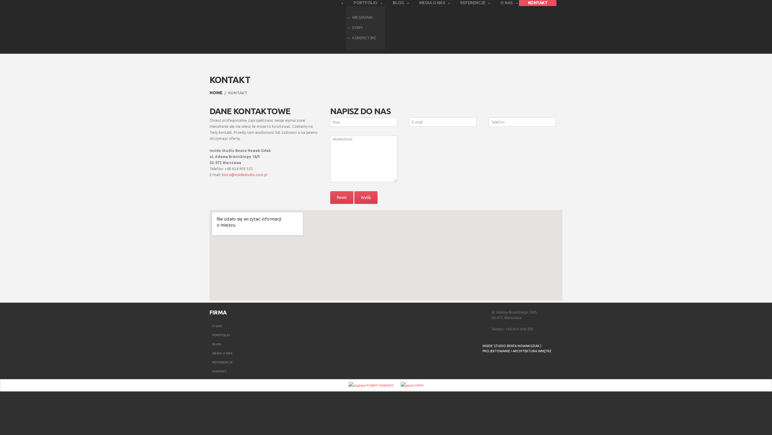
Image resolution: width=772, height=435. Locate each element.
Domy (357, 28)
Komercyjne (364, 38)
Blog (216, 344)
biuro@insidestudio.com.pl (244, 175)
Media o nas (222, 353)
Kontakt (219, 371)
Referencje (222, 362)
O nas (217, 326)
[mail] (498, 366)
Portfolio (221, 335)
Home (216, 92)
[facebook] (486, 366)
